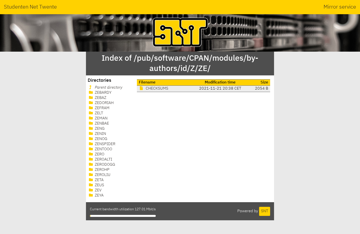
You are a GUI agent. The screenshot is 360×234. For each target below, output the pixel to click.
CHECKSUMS (156, 89)
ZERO (99, 154)
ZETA (99, 180)
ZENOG (100, 139)
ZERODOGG (104, 165)
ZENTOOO (103, 149)
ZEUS (99, 185)
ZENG (99, 129)
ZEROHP (101, 170)
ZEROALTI (103, 160)
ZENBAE (101, 124)
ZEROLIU (102, 175)
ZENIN (100, 134)
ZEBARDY (102, 93)
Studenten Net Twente (30, 7)
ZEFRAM (101, 108)
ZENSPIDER (104, 144)
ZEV (98, 190)
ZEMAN (101, 118)
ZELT (98, 113)
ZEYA (99, 196)
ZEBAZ (100, 98)
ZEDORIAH (104, 103)
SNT (264, 211)
